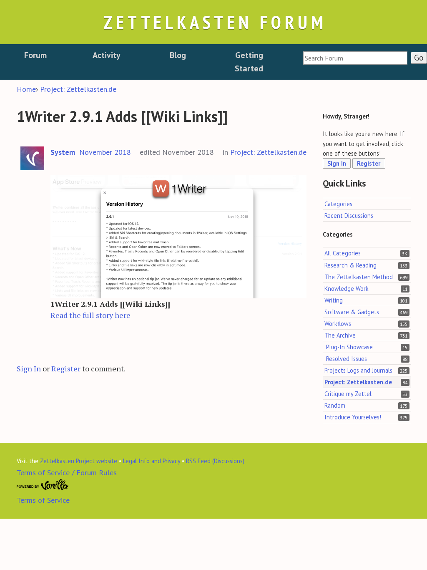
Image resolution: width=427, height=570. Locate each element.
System (62, 152)
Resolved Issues (346, 359)
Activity (107, 55)
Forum (35, 55)
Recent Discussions (348, 215)
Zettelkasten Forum (215, 22)
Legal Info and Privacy (151, 461)
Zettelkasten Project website (78, 461)
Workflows (337, 324)
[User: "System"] (32, 158)
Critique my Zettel (348, 394)
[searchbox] (355, 58)
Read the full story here (90, 315)
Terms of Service (43, 500)
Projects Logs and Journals (358, 370)
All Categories (342, 253)
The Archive (340, 335)
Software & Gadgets (351, 312)
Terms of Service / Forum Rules (67, 472)
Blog (178, 55)
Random (334, 405)
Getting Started (249, 62)
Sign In (29, 368)
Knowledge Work (346, 289)
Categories (338, 204)
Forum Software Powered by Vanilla (43, 485)
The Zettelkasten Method (358, 277)
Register (65, 368)
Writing (333, 300)
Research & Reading (350, 265)
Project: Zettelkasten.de (268, 152)
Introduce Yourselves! (352, 417)
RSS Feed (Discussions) (215, 461)
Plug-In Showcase (349, 347)
